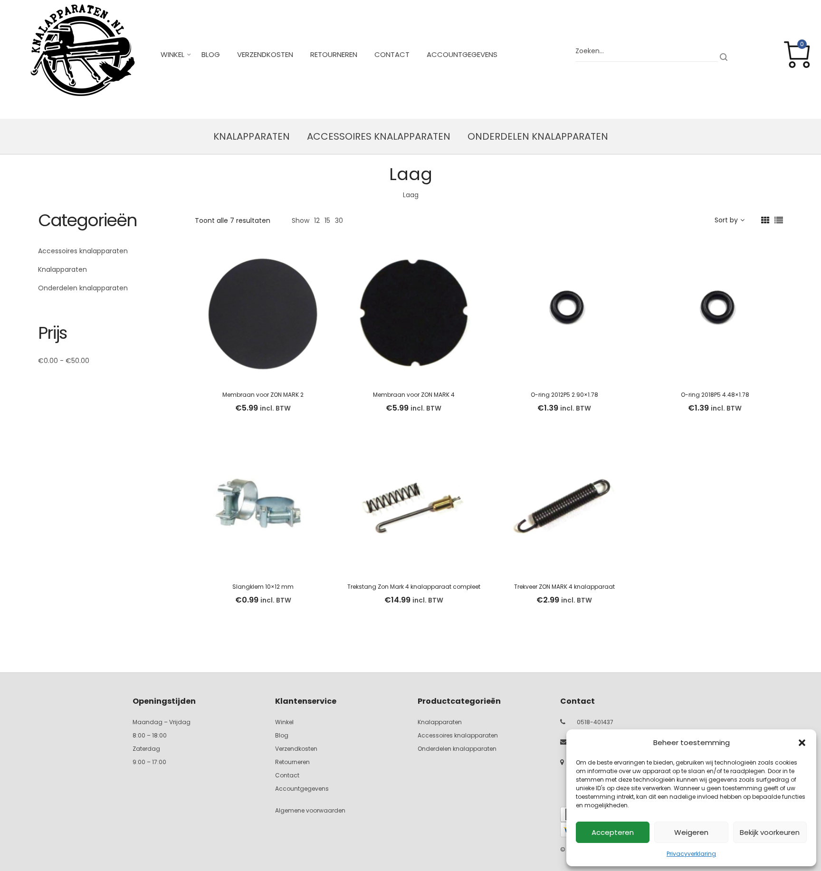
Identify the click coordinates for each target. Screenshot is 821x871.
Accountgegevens (462, 54)
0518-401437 (595, 722)
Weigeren (691, 832)
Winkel (172, 54)
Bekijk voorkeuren (770, 832)
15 (327, 220)
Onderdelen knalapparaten (538, 136)
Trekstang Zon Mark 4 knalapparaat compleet (413, 587)
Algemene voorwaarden (310, 810)
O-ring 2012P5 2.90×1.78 (564, 395)
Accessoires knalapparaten (378, 136)
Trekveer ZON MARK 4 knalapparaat (564, 587)
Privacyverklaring (691, 854)
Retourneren (333, 54)
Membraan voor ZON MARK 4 (414, 395)
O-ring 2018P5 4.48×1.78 (715, 395)
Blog (210, 54)
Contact (392, 54)
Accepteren (613, 832)
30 (339, 220)
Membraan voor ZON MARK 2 (263, 395)
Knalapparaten (251, 136)
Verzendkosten (265, 54)
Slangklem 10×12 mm (263, 587)
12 (317, 220)
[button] (802, 742)
